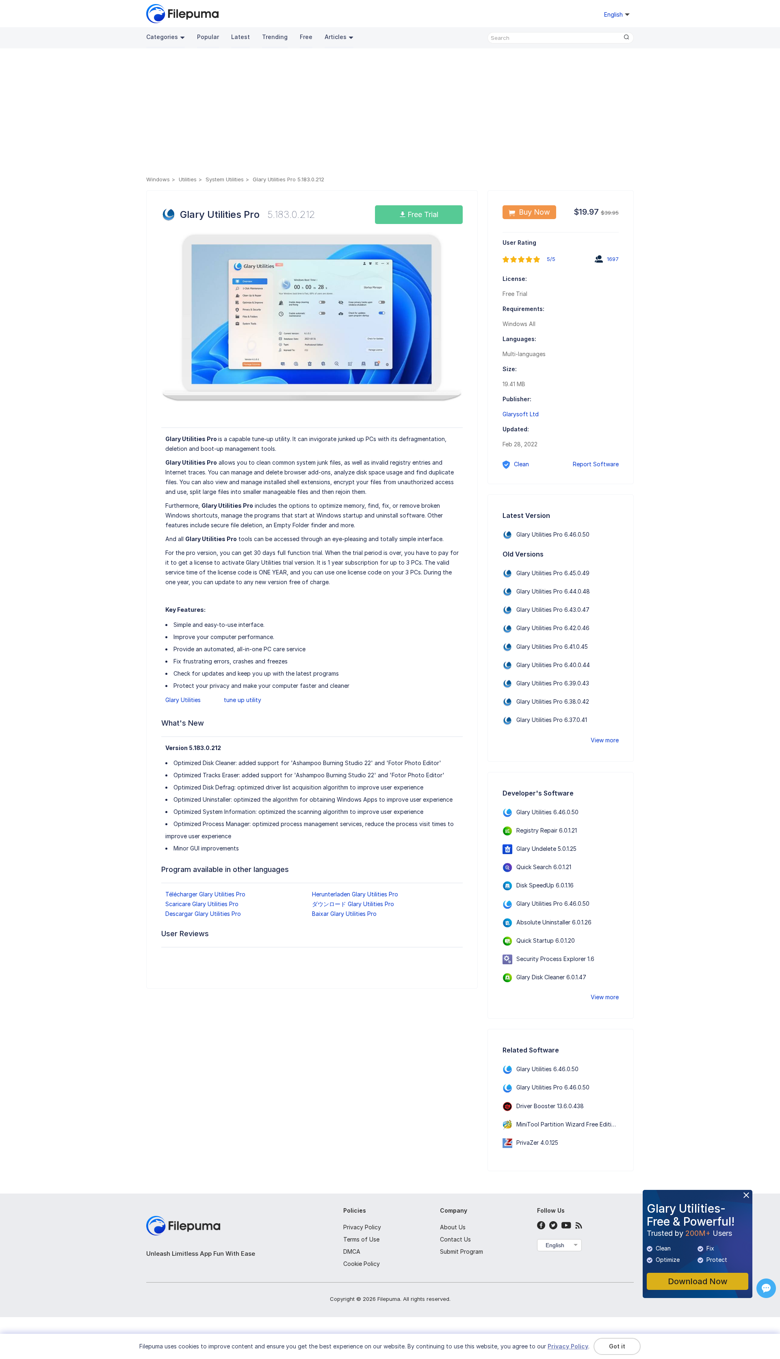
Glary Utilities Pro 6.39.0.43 (552, 683)
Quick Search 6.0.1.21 (543, 866)
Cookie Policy (361, 1263)
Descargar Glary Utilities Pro (203, 913)
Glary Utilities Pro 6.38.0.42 (552, 701)
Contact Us (455, 1239)
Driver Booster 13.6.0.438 (550, 1105)
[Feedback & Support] (766, 1288)
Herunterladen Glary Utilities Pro (355, 894)
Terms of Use (361, 1239)
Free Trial (421, 214)
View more (605, 740)
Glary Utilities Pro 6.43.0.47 (552, 609)
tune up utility (242, 699)
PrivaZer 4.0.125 (537, 1142)
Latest (240, 36)
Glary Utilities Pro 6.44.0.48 (553, 591)
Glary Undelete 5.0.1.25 (546, 848)
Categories (162, 36)
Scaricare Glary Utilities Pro (201, 903)
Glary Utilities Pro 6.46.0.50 (552, 534)
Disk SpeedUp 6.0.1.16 (545, 885)
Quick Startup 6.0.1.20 (545, 940)
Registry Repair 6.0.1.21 (546, 830)
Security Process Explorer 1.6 (555, 958)
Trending (275, 36)
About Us (453, 1227)
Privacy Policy (362, 1227)
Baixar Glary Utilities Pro (344, 913)
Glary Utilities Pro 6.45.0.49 (552, 573)
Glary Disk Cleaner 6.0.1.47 (551, 977)
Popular (208, 36)
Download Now (698, 1281)
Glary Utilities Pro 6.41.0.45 (552, 646)
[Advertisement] (390, 113)
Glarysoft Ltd (521, 414)
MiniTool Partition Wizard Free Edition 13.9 (573, 1124)
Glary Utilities (183, 699)
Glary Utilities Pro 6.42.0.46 (552, 627)
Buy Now (533, 212)
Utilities (188, 179)
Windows (158, 179)
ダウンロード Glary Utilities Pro (353, 903)
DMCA (351, 1251)
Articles (336, 36)
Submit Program (461, 1251)
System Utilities (225, 179)
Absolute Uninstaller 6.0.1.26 (554, 922)
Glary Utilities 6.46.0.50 (547, 812)
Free (306, 36)
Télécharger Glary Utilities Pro (205, 894)
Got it (617, 1346)
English (555, 1245)
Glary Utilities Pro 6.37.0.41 (551, 719)
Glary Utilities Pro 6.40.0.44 (553, 664)
